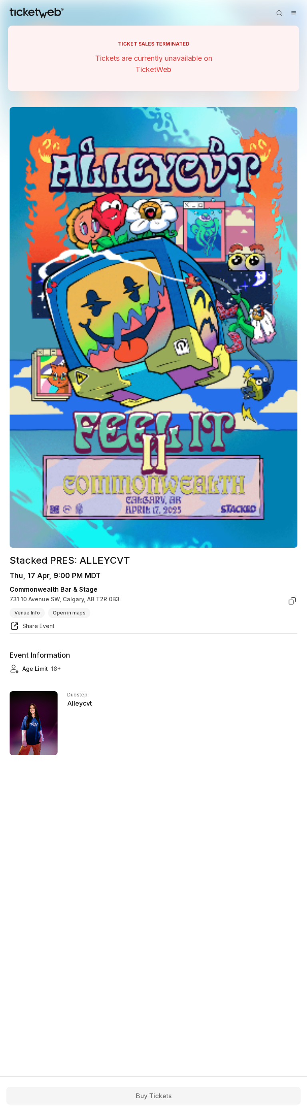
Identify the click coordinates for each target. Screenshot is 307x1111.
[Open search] (279, 13)
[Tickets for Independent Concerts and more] (37, 12)
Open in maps (69, 613)
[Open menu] (293, 13)
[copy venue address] (292, 601)
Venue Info (27, 613)
